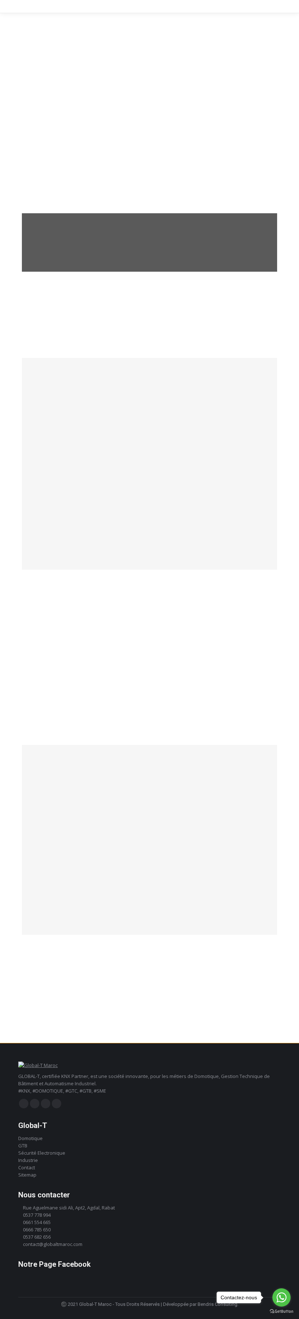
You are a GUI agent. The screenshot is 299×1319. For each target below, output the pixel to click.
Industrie (28, 1160)
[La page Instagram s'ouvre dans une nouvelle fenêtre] (34, 1103)
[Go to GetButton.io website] (281, 1311)
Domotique (30, 1138)
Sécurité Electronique (41, 1153)
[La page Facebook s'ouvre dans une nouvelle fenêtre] (23, 1103)
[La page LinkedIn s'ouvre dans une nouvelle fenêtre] (45, 1103)
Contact (26, 1167)
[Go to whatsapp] (281, 1297)
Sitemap (27, 1174)
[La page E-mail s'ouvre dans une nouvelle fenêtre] (56, 1103)
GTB (22, 1145)
